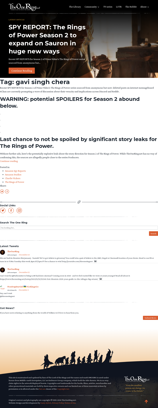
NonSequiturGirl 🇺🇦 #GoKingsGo (23, 287)
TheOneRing (13, 251)
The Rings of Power (14, 182)
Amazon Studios (13, 174)
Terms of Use (70, 403)
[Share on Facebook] (7, 191)
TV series (107, 6)
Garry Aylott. (45, 403)
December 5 (24, 290)
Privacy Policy (58, 403)
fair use (42, 389)
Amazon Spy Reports (15, 170)
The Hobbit (131, 6)
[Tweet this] (2, 191)
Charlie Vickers (12, 178)
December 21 (24, 255)
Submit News (150, 318)
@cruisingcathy (12, 290)
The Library (75, 6)
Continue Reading (21, 70)
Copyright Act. (63, 389)
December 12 (24, 272)
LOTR (119, 6)
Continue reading (9, 161)
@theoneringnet (12, 255)
